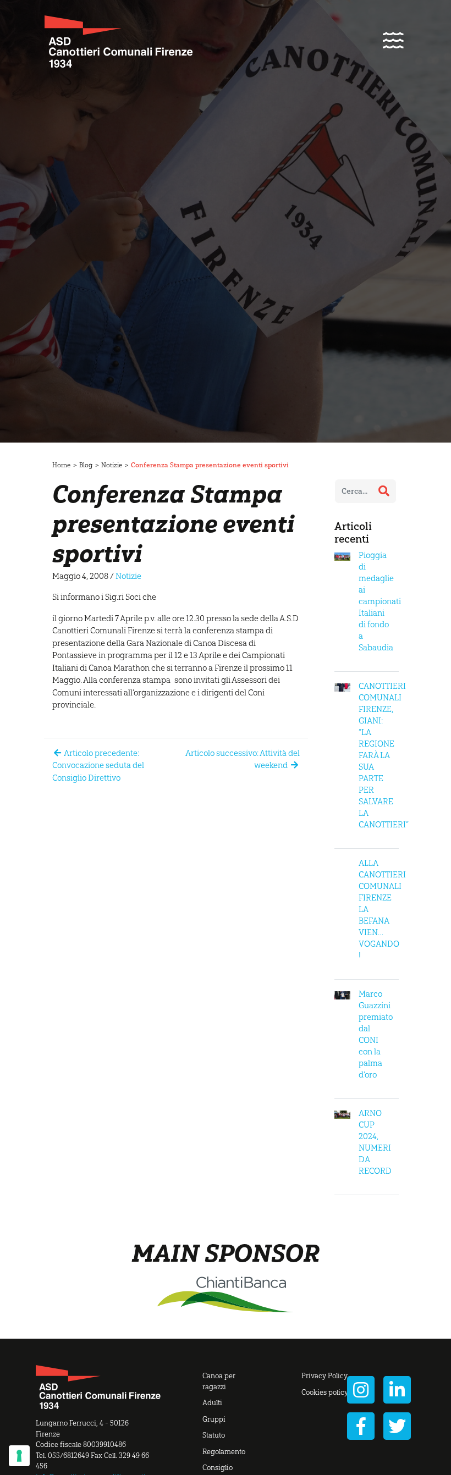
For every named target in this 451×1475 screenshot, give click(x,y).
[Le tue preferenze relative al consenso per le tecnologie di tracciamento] (19, 1455)
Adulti (212, 1403)
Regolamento (223, 1452)
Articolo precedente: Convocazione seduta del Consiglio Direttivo (98, 765)
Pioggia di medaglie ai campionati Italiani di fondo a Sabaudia (380, 601)
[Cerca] (383, 491)
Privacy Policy (324, 1376)
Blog (85, 465)
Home (61, 465)
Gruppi (214, 1419)
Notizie (111, 465)
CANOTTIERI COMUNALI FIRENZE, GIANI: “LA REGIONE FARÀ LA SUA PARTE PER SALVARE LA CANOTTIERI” (384, 755)
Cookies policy (324, 1392)
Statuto (213, 1435)
